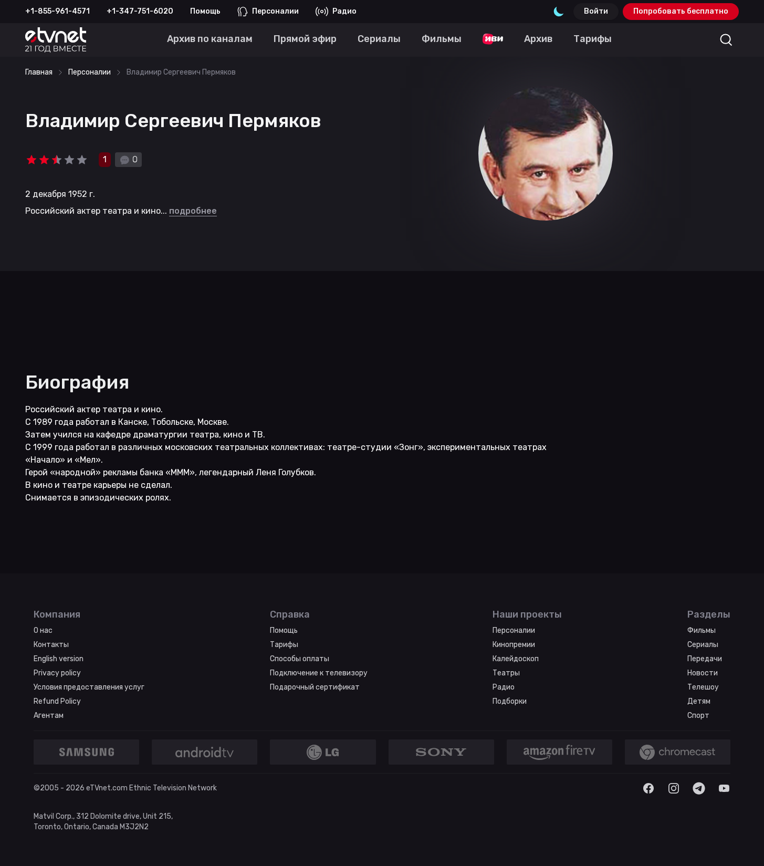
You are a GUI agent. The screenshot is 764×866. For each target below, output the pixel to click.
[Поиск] (726, 39)
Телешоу (703, 687)
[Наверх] (742, 844)
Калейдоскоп (516, 658)
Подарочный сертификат (315, 687)
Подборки (510, 701)
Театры (506, 673)
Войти (596, 11)
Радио (344, 11)
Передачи (704, 658)
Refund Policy (57, 701)
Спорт (698, 715)
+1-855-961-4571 (57, 11)
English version (58, 658)
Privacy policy (57, 673)
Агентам (49, 715)
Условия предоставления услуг (89, 687)
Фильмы (701, 630)
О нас (43, 630)
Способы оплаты (299, 658)
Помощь (205, 11)
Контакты (51, 644)
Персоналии (275, 11)
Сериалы (702, 644)
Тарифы (284, 644)
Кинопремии (514, 644)
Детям (698, 701)
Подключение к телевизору (319, 673)
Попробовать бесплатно (680, 11)
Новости (702, 673)
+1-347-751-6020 (140, 11)
